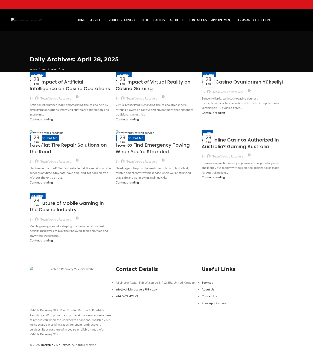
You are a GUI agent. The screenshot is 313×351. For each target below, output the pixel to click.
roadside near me (44, 138)
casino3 (123, 74)
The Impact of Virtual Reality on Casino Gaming (153, 85)
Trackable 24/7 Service (55, 345)
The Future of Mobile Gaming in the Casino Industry (67, 206)
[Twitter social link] (282, 4)
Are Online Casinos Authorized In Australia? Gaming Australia (240, 143)
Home (33, 69)
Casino (209, 74)
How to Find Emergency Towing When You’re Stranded (153, 148)
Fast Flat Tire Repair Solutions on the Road (68, 148)
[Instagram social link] (288, 4)
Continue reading (41, 119)
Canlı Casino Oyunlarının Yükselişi (242, 82)
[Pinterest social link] (299, 4)
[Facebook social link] (277, 4)
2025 (43, 69)
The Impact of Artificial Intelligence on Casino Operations (70, 85)
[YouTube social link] (293, 4)
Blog (207, 132)
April (53, 69)
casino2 (37, 74)
